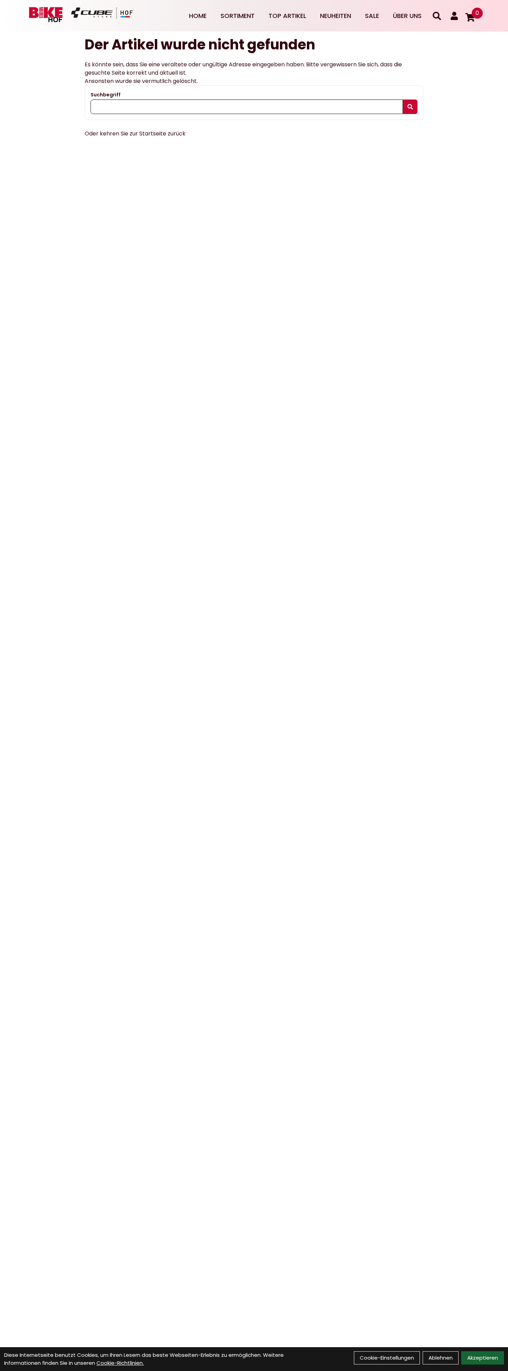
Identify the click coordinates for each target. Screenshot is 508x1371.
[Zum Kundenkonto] (454, 16)
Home (198, 15)
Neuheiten (335, 15)
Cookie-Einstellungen (387, 1357)
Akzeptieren (482, 1357)
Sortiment (237, 15)
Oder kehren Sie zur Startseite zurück (135, 134)
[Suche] (437, 16)
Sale (372, 15)
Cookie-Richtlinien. (120, 1363)
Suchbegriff (106, 94)
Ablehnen (441, 1357)
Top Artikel (287, 15)
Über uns (407, 15)
